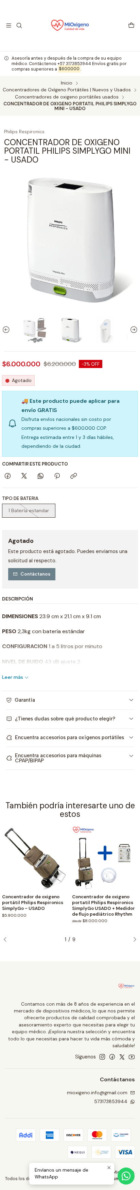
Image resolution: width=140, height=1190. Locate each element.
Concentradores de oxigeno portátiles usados (67, 97)
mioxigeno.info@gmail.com (97, 1092)
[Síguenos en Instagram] (102, 1056)
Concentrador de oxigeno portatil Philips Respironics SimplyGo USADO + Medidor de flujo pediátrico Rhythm (103, 905)
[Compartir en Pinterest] (57, 476)
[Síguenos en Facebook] (112, 1056)
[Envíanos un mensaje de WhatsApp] (126, 1176)
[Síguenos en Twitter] (122, 1056)
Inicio (66, 83)
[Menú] (8, 25)
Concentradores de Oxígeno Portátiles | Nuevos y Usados (67, 90)
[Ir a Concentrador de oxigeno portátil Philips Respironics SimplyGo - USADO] (35, 858)
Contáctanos (35, 574)
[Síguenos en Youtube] (131, 1056)
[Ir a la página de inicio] (70, 25)
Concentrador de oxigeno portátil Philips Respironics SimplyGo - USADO (32, 902)
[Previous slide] (7, 330)
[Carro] (131, 25)
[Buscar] (18, 25)
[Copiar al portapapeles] (73, 476)
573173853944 (110, 1101)
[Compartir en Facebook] (7, 476)
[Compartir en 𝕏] (24, 476)
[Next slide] (133, 330)
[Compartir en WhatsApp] (40, 476)
